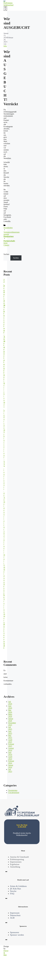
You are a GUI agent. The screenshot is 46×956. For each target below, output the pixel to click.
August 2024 (11, 749)
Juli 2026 (10, 703)
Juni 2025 (10, 732)
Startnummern (4, 623)
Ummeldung (4, 581)
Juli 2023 (10, 770)
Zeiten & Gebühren (18, 886)
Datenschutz (15, 915)
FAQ (12, 893)
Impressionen (15, 862)
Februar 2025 (11, 745)
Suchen (6, 254)
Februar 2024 (11, 762)
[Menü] (5, 8)
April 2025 (10, 741)
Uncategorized (13, 793)
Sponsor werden (17, 935)
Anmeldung (15, 867)
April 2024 (10, 758)
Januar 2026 (10, 720)
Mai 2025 (10, 737)
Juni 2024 (10, 753)
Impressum (14, 913)
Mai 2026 (10, 711)
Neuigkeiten (8, 228)
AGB (12, 918)
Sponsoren (14, 932)
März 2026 (10, 715)
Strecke (13, 891)
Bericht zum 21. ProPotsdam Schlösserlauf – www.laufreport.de (4, 439)
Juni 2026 (10, 707)
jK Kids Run (15, 888)
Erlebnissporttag (17, 859)
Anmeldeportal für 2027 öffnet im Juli (4, 530)
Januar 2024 (10, 766)
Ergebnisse (14, 864)
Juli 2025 (10, 728)
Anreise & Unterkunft (19, 857)
